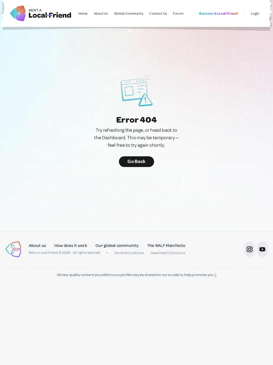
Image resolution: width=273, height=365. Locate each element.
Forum (178, 13)
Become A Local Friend (218, 13)
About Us (101, 13)
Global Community (128, 13)
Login (255, 13)
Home (83, 13)
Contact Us (158, 13)
